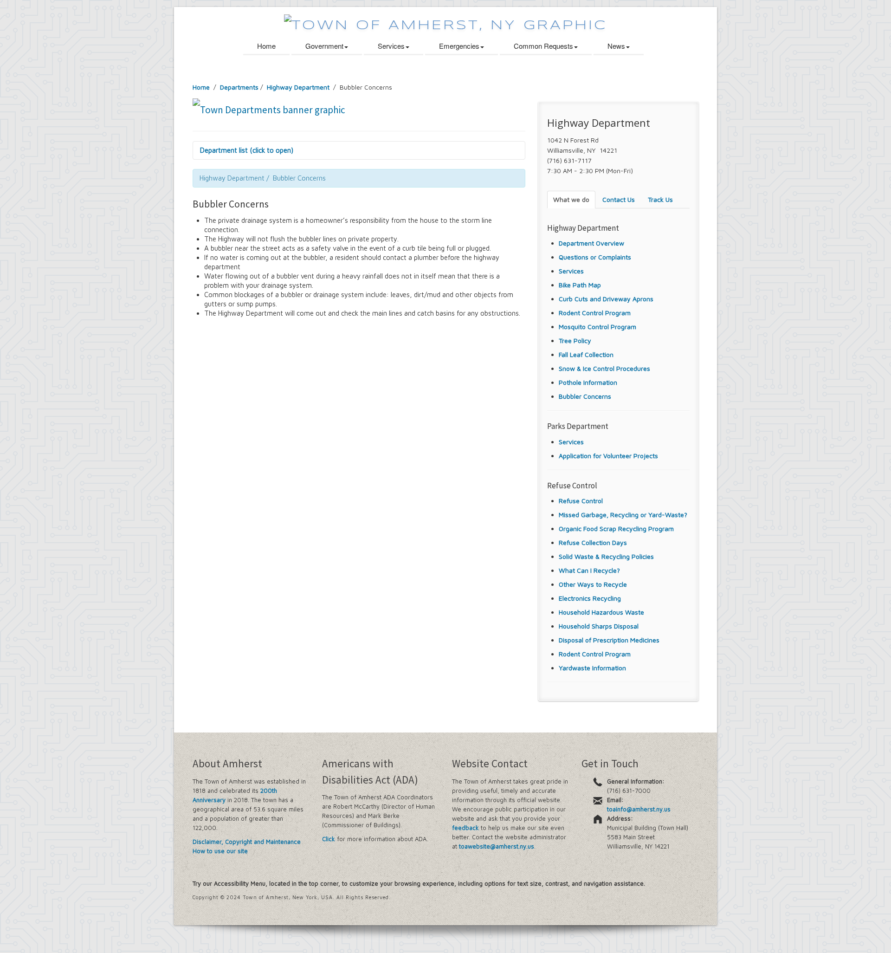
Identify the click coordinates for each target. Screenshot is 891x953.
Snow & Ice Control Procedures (604, 368)
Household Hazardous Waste (601, 612)
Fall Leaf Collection (586, 354)
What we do (571, 199)
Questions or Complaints (595, 257)
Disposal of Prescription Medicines (609, 640)
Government (324, 46)
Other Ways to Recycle (593, 584)
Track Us (660, 199)
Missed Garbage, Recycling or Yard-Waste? (623, 515)
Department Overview (591, 243)
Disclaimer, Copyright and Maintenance (247, 841)
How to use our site (220, 851)
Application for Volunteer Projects (608, 456)
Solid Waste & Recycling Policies (606, 556)
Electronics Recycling (590, 598)
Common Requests (543, 46)
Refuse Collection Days (593, 542)
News (616, 46)
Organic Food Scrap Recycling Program (616, 528)
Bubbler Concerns (585, 396)
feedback (465, 827)
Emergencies (459, 46)
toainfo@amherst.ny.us (639, 809)
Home (266, 46)
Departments (239, 87)
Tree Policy (575, 340)
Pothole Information (588, 382)
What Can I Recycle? (589, 570)
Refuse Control (581, 501)
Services (391, 46)
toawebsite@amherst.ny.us (496, 846)
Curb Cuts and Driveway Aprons (606, 299)
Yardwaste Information (592, 668)
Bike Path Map (580, 285)
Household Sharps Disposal (599, 626)
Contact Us (618, 199)
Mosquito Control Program (597, 327)
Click (328, 839)
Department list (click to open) (246, 150)
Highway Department (299, 87)
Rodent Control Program (595, 313)
